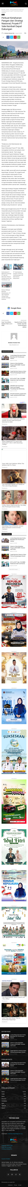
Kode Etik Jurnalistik (6, 1147)
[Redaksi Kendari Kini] (3, 33)
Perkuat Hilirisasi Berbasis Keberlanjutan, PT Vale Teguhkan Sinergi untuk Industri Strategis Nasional (6, 294)
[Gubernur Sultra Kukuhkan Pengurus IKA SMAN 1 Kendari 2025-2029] (5, 365)
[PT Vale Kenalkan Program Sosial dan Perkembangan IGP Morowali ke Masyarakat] (18, 267)
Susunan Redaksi (6, 1159)
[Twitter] (11, 37)
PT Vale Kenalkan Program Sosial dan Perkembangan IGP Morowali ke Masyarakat (18, 275)
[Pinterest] (15, 37)
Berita (7, 9)
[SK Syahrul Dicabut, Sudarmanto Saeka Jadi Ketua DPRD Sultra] (5, 395)
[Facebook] (8, 37)
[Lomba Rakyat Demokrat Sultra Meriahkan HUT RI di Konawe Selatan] (5, 357)
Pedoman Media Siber (7, 1145)
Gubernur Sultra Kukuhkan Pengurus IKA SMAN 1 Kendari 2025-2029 (17, 365)
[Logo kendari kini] (14, 3)
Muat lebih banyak (13, 569)
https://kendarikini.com (14, 344)
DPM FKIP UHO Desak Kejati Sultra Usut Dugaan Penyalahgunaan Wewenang (17, 387)
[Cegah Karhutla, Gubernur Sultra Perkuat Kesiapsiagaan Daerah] (5, 373)
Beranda (3, 9)
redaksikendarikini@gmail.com (15, 1133)
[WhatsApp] (18, 37)
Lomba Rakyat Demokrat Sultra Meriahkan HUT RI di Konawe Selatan (18, 357)
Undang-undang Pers (7, 1149)
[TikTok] (15, 1174)
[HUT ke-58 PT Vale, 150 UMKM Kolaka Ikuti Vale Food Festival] (5, 380)
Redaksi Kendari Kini (9, 33)
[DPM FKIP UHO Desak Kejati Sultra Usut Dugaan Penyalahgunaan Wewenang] (5, 387)
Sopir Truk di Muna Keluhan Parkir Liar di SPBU (7, 323)
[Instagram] (12, 1174)
